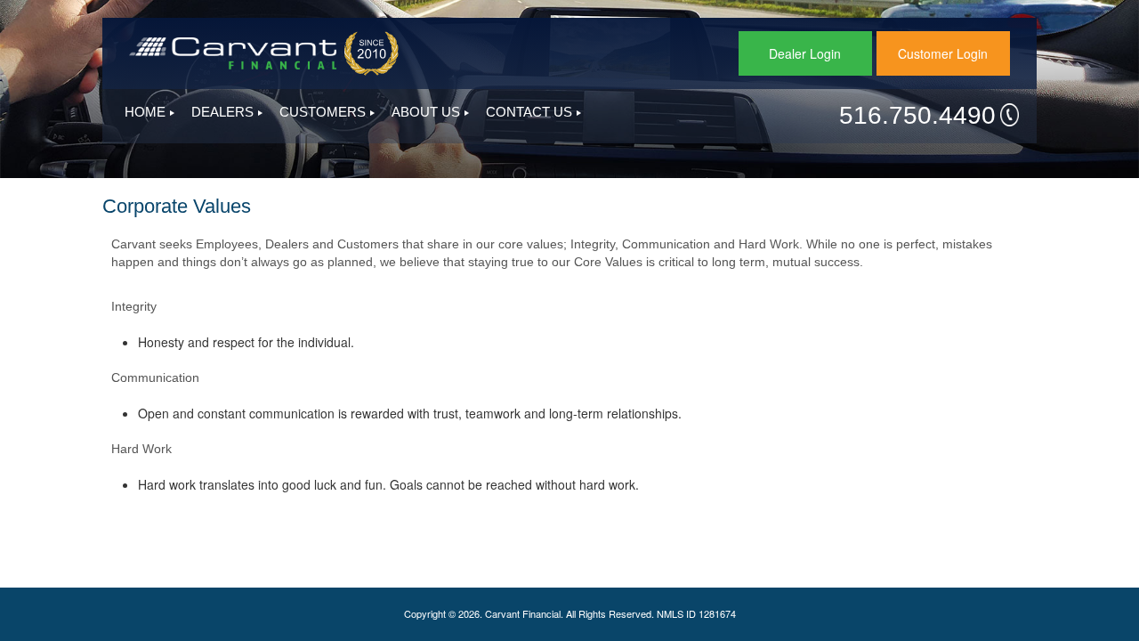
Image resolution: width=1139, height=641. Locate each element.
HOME (145, 111)
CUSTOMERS (322, 111)
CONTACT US (529, 111)
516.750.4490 (917, 115)
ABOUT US (426, 111)
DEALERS (222, 111)
